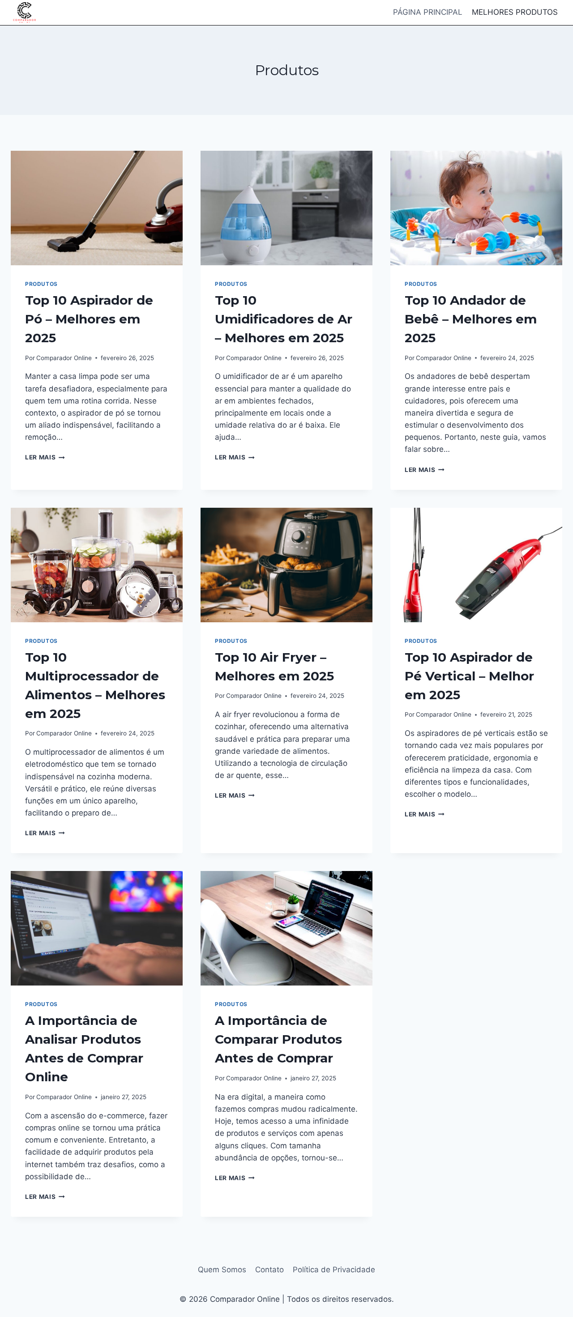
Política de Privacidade (334, 1269)
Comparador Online (64, 357)
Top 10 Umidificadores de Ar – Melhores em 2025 (283, 319)
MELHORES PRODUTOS (515, 12)
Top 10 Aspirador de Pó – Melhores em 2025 (89, 319)
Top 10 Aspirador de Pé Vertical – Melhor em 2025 (469, 676)
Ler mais (45, 457)
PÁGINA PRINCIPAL (427, 12)
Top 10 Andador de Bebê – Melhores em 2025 (471, 319)
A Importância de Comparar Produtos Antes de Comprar (278, 1039)
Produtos (41, 283)
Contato (269, 1269)
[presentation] (97, 208)
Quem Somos (222, 1269)
